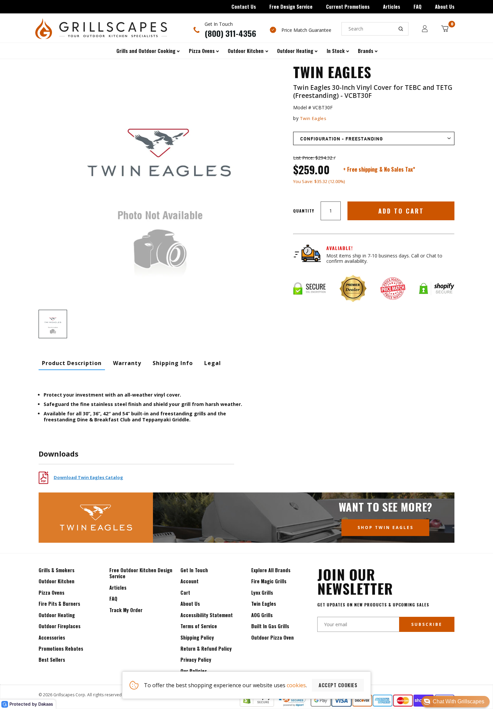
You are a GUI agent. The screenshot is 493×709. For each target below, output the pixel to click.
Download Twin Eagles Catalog (88, 477)
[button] (455, 701)
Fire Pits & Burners (59, 603)
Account (189, 581)
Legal (212, 363)
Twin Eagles (313, 118)
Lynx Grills (262, 592)
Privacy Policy (195, 659)
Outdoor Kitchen (56, 581)
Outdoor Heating (57, 614)
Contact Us (243, 6)
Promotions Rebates (61, 648)
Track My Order (126, 609)
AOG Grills (262, 614)
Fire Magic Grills (268, 581)
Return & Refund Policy (206, 648)
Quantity (303, 211)
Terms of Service (198, 626)
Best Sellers (52, 659)
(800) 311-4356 (230, 33)
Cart (185, 592)
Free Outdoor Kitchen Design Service (140, 573)
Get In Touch (194, 570)
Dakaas (45, 704)
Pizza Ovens (51, 592)
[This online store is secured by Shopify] (257, 704)
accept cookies (338, 685)
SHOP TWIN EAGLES (386, 527)
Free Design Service (291, 6)
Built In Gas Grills (270, 626)
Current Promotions (348, 6)
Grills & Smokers (56, 570)
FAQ (418, 6)
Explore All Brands (270, 570)
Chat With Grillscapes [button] (458, 701)
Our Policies (193, 670)
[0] (444, 28)
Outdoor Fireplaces (59, 626)
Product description (72, 363)
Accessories (52, 637)
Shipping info (173, 363)
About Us (444, 6)
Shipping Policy (197, 637)
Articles (391, 6)
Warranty (127, 363)
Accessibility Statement (206, 614)
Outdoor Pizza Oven (272, 637)
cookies (296, 685)
